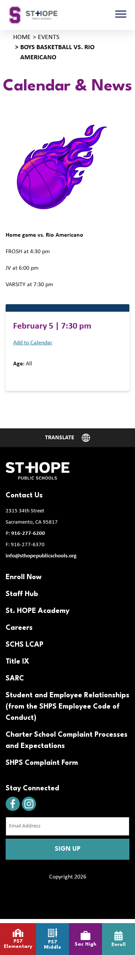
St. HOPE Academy (37, 611)
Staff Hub (22, 594)
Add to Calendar (32, 343)
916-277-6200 (28, 533)
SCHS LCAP (25, 644)
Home (22, 37)
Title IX (17, 661)
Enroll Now (24, 577)
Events (48, 37)
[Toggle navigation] (120, 15)
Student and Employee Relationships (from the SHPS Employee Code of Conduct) (67, 706)
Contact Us (24, 495)
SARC (15, 678)
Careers (19, 628)
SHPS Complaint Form (42, 763)
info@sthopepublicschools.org (41, 556)
